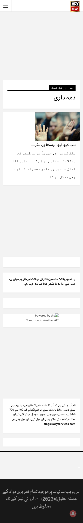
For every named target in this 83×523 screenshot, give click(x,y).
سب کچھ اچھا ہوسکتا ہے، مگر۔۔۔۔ (53, 144)
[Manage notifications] (73, 513)
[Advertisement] (41, 45)
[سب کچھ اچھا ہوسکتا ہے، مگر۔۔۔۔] (57, 126)
